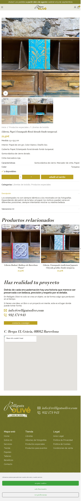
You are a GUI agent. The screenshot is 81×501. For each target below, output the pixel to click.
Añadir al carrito (57, 177)
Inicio (4, 127)
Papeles (7, 452)
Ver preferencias (40, 495)
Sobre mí (8, 440)
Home (6, 436)
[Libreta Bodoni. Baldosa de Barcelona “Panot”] (21, 244)
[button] (4, 57)
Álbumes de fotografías (36, 440)
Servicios (8, 444)
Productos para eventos (36, 448)
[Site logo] (40, 7)
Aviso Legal (58, 436)
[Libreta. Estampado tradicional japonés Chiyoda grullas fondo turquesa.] (60, 244)
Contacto (8, 464)
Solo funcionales (40, 489)
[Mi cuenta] (75, 7)
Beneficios (8, 460)
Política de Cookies (61, 444)
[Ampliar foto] (5, 93)
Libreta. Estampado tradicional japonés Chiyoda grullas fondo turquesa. (60, 266)
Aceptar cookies (40, 483)
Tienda (7, 448)
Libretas (29, 436)
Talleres (7, 456)
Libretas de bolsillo (40, 127)
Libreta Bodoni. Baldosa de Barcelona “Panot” (21, 266)
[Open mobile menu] (2, 7)
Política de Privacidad (63, 440)
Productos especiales (19, 127)
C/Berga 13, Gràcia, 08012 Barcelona (31, 331)
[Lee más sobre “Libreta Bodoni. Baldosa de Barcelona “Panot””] (37, 227)
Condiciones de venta (63, 448)
